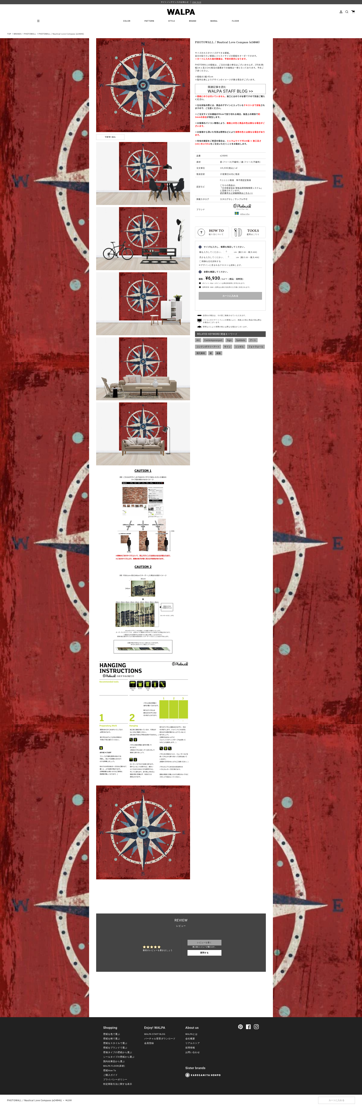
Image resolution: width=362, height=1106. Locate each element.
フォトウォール (255, 346)
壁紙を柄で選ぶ (111, 1038)
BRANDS (17, 34)
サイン (227, 346)
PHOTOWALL (30, 34)
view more (196, 2)
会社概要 (190, 1038)
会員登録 (149, 1043)
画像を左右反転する (211, 261)
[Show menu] (39, 21)
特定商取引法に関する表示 (117, 1084)
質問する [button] (204, 952)
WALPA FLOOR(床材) (114, 1066)
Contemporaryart (213, 340)
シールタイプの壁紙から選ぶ (118, 1056)
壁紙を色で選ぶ (111, 1034)
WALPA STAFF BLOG (154, 1034)
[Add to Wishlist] (230, 304)
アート (253, 340)
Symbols (240, 340)
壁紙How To (109, 1070)
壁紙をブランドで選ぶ (115, 1047)
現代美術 (201, 353)
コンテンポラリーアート (208, 346)
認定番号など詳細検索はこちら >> (236, 193)
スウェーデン (245, 214)
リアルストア (192, 1043)
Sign (229, 340)
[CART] (353, 11)
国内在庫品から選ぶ (114, 1061)
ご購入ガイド (110, 1075)
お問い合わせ (192, 1052)
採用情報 (190, 1047)
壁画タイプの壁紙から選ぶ (117, 1052)
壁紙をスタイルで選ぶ (115, 1043)
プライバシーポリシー (115, 1079)
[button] (347, 11)
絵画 (218, 353)
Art (198, 340)
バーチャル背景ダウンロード (159, 1038)
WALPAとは (191, 1034)
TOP (9, 34)
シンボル (239, 346)
